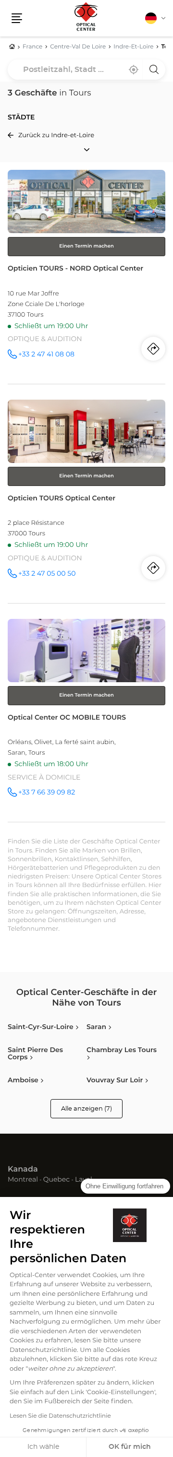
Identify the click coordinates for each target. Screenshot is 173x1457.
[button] (17, 18)
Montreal (23, 1180)
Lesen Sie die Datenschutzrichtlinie (60, 1416)
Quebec (56, 1180)
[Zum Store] (86, 277)
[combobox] (86, 69)
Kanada (23, 1169)
